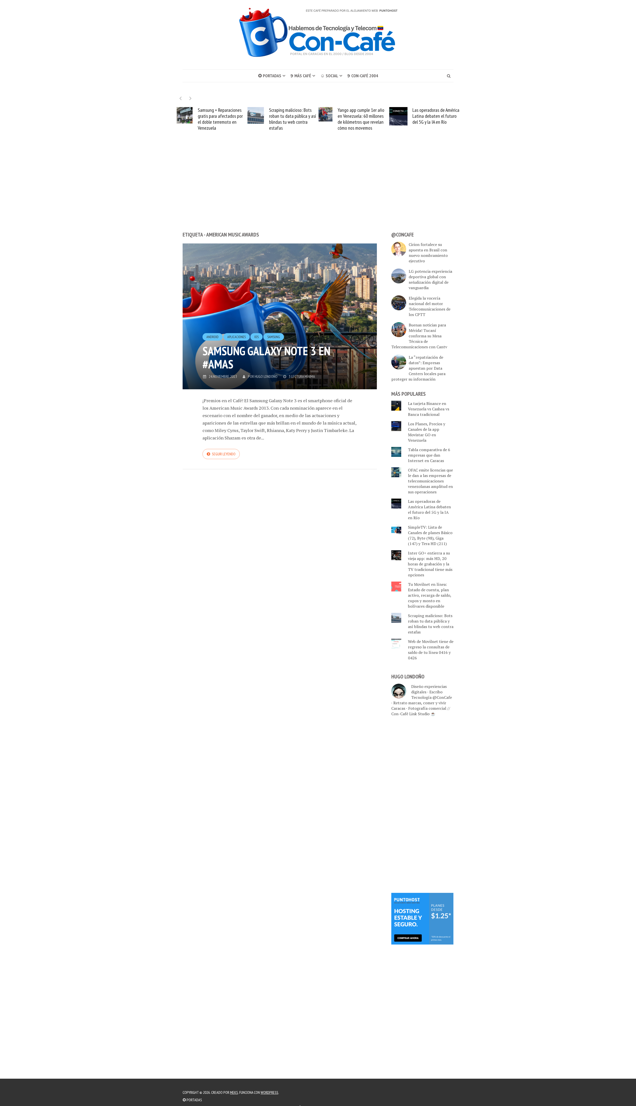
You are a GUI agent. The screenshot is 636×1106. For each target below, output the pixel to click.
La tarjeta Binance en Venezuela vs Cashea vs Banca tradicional (428, 409)
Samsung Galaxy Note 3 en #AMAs (266, 357)
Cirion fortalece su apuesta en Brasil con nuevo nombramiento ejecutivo (428, 253)
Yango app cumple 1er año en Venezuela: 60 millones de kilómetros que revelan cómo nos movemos (296, 119)
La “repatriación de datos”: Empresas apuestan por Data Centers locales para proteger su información (418, 368)
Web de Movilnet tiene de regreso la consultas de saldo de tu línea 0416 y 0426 (430, 650)
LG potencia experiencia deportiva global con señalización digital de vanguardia (430, 279)
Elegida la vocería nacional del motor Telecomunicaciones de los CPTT (429, 306)
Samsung (273, 337)
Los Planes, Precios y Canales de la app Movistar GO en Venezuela (426, 432)
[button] (190, 98)
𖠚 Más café (300, 76)
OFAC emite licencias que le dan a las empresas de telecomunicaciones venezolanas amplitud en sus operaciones (430, 481)
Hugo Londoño (266, 376)
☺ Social (329, 76)
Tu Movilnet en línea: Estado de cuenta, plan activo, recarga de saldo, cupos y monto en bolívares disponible (429, 595)
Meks (234, 1092)
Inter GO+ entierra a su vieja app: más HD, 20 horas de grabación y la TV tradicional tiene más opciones (430, 564)
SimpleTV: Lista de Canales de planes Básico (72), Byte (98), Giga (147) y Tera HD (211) (430, 535)
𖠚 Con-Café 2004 (362, 76)
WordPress (269, 1092)
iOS (256, 337)
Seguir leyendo (224, 453)
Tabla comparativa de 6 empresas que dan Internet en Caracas (429, 455)
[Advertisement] (318, 190)
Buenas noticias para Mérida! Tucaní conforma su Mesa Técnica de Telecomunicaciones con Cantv (419, 336)
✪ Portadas (269, 76)
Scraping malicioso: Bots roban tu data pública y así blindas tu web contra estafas (227, 119)
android (212, 337)
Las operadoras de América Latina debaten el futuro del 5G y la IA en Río (371, 116)
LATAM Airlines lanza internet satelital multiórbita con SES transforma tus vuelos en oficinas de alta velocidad (439, 119)
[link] (422, 918)
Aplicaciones (236, 337)
